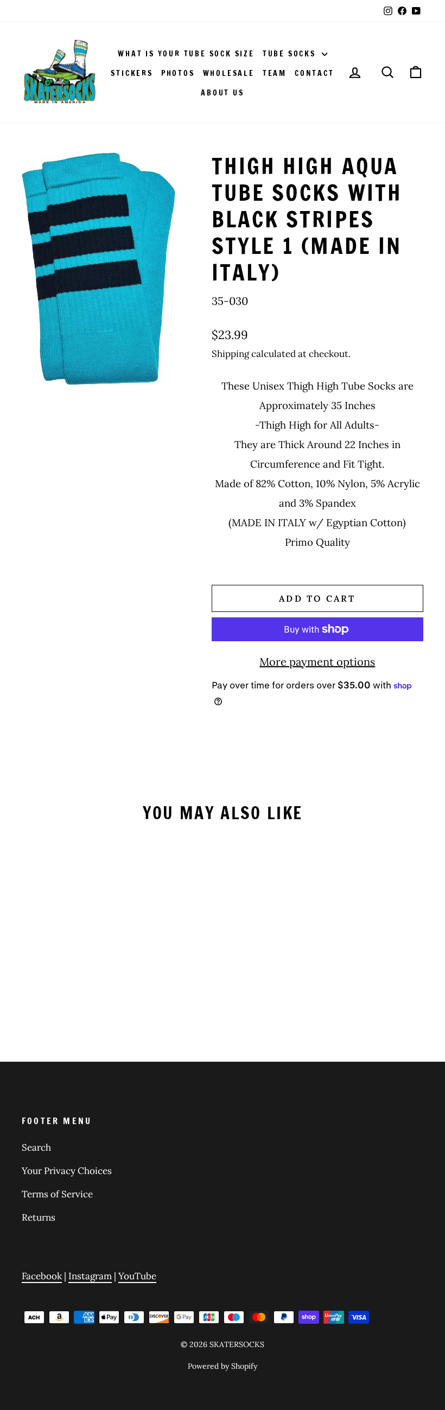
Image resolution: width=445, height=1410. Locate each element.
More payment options (317, 661)
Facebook (42, 1276)
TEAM (275, 73)
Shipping (230, 354)
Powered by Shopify (222, 1366)
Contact (314, 73)
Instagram (90, 1276)
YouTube (137, 1276)
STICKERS (131, 73)
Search (36, 1147)
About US (222, 92)
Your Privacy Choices (67, 1171)
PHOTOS (178, 73)
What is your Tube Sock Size (186, 53)
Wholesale (229, 73)
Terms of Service (57, 1194)
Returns (38, 1217)
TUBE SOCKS (291, 53)
